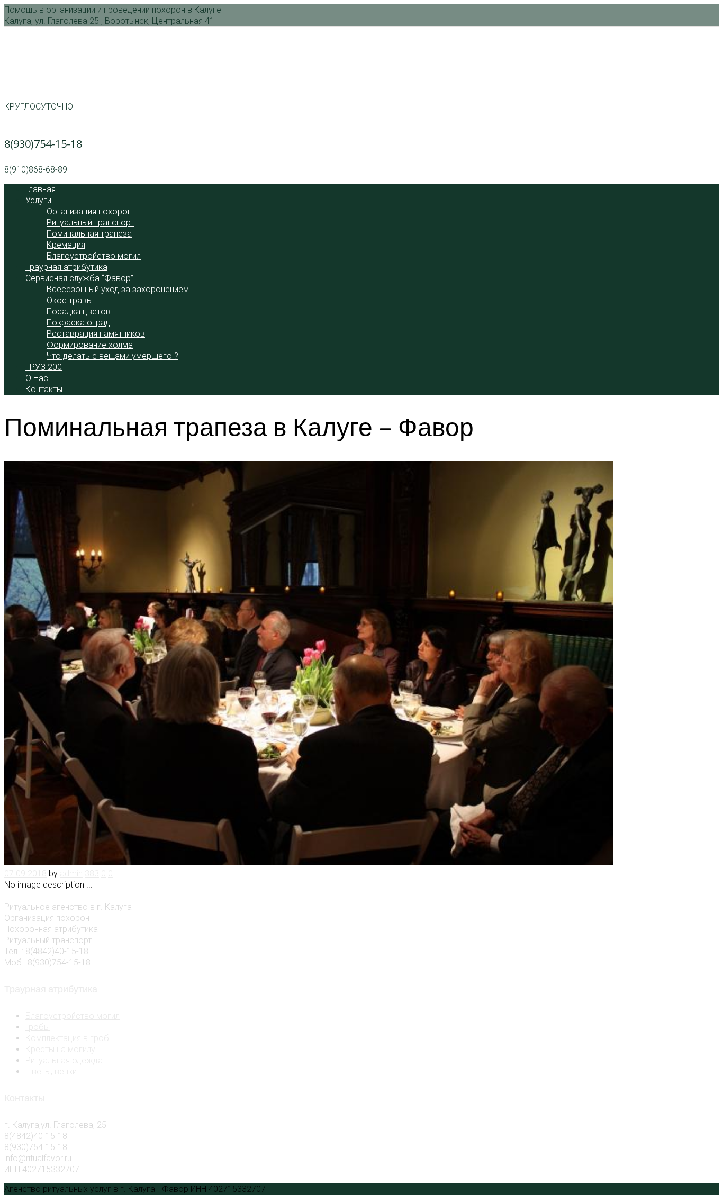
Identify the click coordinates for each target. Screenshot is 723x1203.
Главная (40, 189)
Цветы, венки (51, 1071)
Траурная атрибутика (66, 267)
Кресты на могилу (60, 1049)
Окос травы (70, 300)
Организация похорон (89, 211)
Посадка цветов (79, 311)
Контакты (43, 389)
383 (92, 874)
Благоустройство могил (94, 256)
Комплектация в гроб (67, 1038)
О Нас (36, 378)
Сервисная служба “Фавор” (79, 278)
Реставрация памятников (96, 334)
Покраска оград (78, 323)
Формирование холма (90, 345)
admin (71, 874)
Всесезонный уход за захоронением (118, 289)
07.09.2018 (25, 874)
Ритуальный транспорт (90, 223)
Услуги (38, 200)
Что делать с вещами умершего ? (112, 356)
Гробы (37, 1027)
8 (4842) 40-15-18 (45, 81)
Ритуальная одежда (64, 1060)
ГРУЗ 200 (43, 367)
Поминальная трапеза (89, 234)
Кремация (66, 245)
